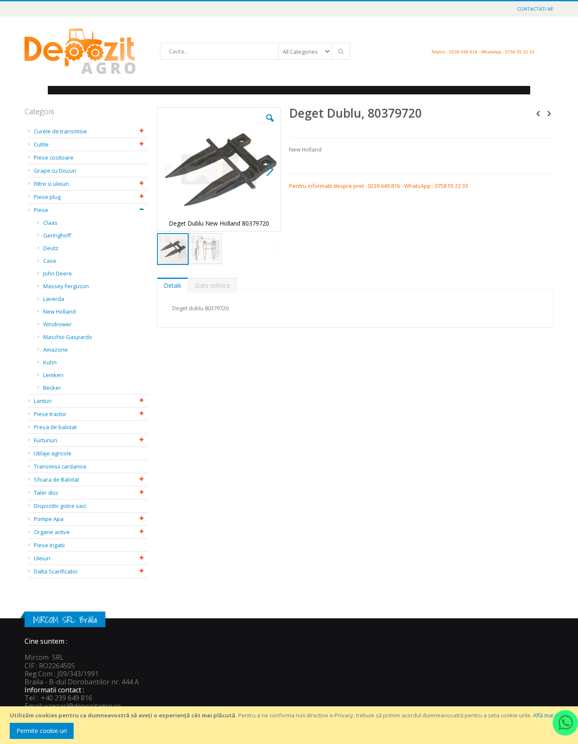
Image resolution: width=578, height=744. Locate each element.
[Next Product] (548, 113)
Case (49, 261)
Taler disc (46, 492)
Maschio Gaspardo (67, 337)
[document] (290, 725)
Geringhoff (57, 235)
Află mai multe (551, 715)
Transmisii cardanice (60, 466)
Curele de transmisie (60, 131)
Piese (41, 210)
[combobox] (255, 51)
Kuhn (50, 362)
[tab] (172, 283)
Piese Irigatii (49, 545)
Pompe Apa (48, 519)
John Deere (57, 273)
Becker (52, 387)
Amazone (55, 349)
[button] (270, 124)
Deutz (50, 248)
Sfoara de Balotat (56, 479)
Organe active (52, 532)
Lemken (53, 375)
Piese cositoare (54, 157)
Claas (50, 222)
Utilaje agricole (53, 453)
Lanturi (43, 401)
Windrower (57, 324)
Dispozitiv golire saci (60, 506)
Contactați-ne (535, 9)
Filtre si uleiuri (51, 183)
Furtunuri (45, 440)
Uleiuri (42, 558)
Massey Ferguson (66, 286)
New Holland (59, 311)
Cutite (41, 144)
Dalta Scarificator (56, 571)
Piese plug (47, 197)
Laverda (53, 299)
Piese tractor (50, 414)
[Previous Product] (538, 113)
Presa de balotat (55, 427)
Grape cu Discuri (55, 170)
